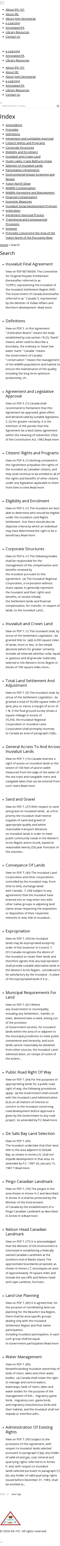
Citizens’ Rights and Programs (32, 452)
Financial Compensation (21, 197)
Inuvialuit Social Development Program (31, 206)
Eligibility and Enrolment (22, 152)
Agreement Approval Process (25, 215)
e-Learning (13, 23)
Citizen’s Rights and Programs (25, 143)
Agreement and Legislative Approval (29, 138)
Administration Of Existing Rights (29, 1429)
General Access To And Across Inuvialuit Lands (33, 749)
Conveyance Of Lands (25, 865)
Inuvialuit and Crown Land (23, 156)
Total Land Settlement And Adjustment (30, 683)
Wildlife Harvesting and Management (30, 192)
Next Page (16, 1494)
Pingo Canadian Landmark (29, 1181)
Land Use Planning (22, 1295)
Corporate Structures (20, 147)
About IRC (12, 14)
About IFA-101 (15, 9)
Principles (12, 129)
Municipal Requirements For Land (31, 995)
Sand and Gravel (20, 799)
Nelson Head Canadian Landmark (26, 1232)
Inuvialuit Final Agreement (29, 264)
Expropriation (18, 931)
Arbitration (13, 210)
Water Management (24, 1356)
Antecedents (14, 125)
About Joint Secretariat (21, 18)
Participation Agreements (22, 170)
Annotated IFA (15, 28)
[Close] (1, 1542)
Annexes (11, 228)
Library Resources (17, 32)
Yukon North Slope (18, 183)
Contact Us (13, 36)
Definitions (13, 134)
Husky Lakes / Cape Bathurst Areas (29, 161)
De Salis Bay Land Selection (30, 1133)
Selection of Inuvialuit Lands (24, 165)
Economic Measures (19, 201)
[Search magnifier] (58, 106)
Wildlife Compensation (21, 188)
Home (4, 245)
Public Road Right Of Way (28, 1072)
